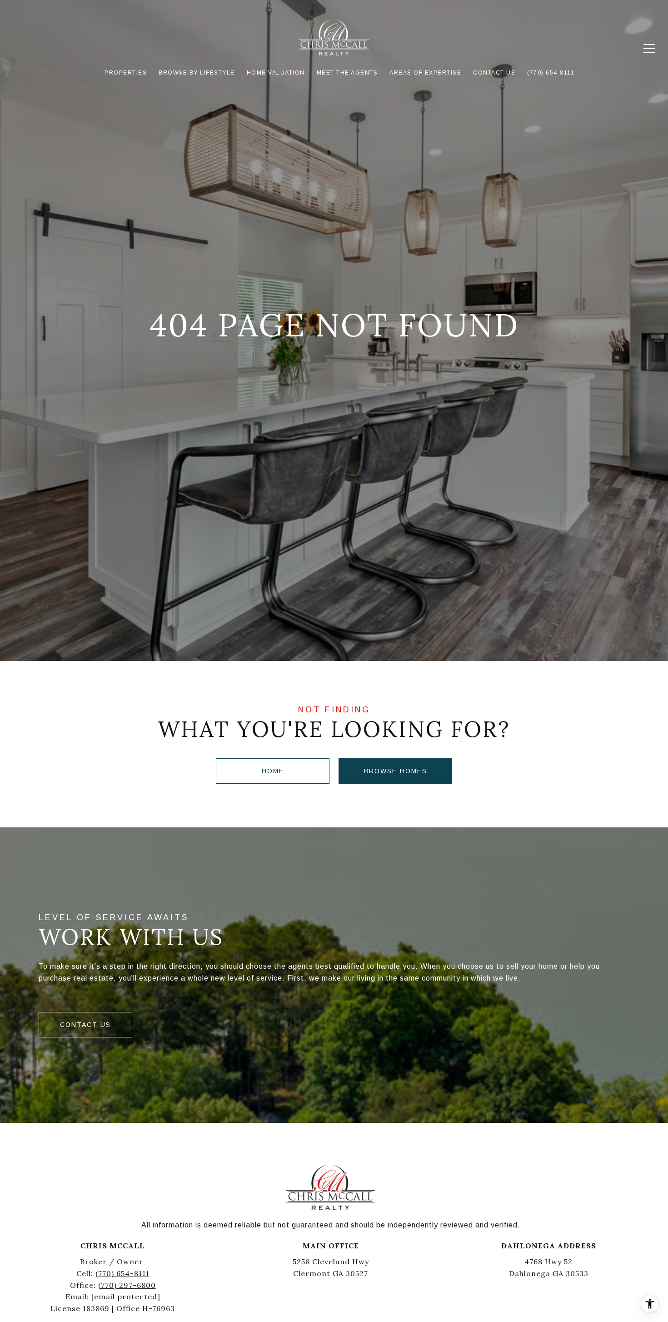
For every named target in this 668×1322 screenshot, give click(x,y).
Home (273, 771)
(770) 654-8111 (122, 1273)
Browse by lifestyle (197, 73)
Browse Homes (395, 771)
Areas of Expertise (425, 73)
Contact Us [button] (85, 1024)
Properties (126, 73)
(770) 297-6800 (127, 1285)
